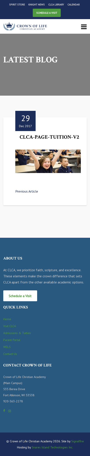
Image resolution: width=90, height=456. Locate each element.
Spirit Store (17, 4)
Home (7, 319)
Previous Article (26, 191)
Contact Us (10, 354)
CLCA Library (56, 4)
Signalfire (77, 441)
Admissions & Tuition (17, 333)
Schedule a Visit (46, 12)
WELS (7, 347)
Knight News (36, 4)
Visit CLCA (9, 326)
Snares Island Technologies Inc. (52, 447)
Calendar (74, 4)
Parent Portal (11, 340)
